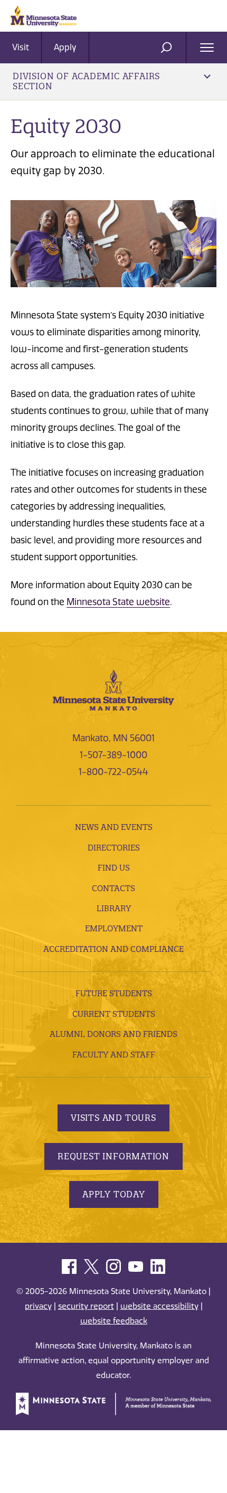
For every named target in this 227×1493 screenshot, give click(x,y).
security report (86, 1306)
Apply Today (113, 1194)
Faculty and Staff (113, 1055)
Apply (65, 47)
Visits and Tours (113, 1117)
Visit (20, 47)
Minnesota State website (118, 602)
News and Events (114, 827)
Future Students (113, 993)
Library (114, 908)
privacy (38, 1306)
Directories (114, 848)
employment (114, 928)
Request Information (113, 1156)
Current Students (113, 1014)
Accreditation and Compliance (113, 949)
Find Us (114, 868)
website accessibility (159, 1306)
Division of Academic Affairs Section (86, 81)
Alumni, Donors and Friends (113, 1034)
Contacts (113, 888)
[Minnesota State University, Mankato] (113, 689)
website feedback (113, 1321)
